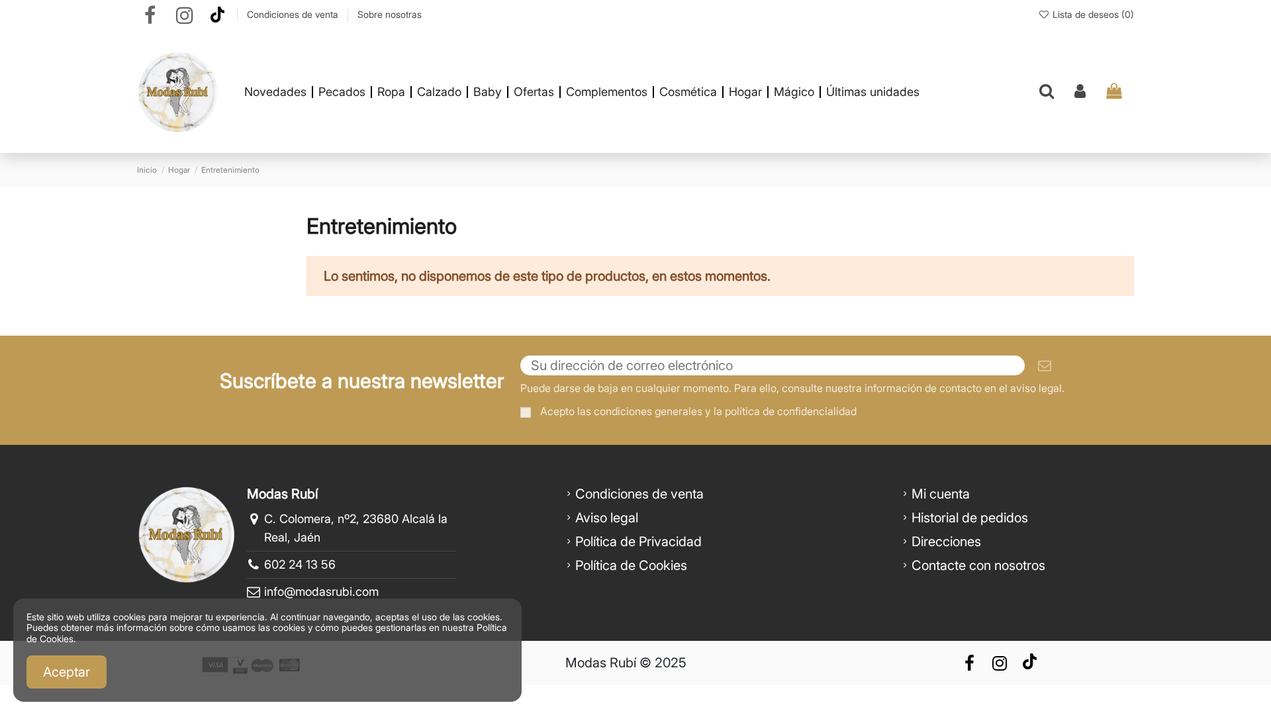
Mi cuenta (941, 494)
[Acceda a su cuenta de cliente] (1080, 92)
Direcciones (946, 541)
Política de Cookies (631, 565)
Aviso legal (606, 518)
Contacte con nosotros (978, 565)
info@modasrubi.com (321, 591)
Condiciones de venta (294, 14)
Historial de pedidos (970, 518)
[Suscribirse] (1044, 365)
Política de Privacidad (638, 541)
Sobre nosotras (389, 14)
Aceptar (66, 672)
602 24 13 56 (300, 564)
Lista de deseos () (1092, 14)
